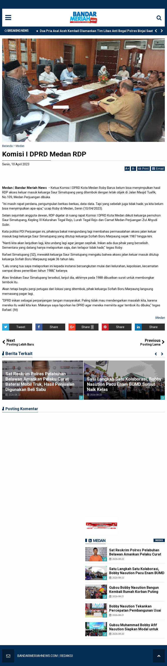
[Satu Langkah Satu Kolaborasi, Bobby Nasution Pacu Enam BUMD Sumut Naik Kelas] (96, 573)
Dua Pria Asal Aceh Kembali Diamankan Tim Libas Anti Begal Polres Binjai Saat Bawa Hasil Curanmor (100, 31)
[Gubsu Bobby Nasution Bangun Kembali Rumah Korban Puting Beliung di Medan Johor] (96, 592)
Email (160, 168)
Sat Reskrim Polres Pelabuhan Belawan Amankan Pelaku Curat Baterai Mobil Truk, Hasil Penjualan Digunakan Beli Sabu (39, 381)
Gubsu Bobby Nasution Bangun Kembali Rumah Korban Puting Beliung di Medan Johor (134, 591)
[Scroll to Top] (159, 656)
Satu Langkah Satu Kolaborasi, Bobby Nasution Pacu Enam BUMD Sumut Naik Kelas (124, 384)
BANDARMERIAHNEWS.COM (37, 656)
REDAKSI (66, 656)
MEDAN (99, 540)
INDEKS (159, 540)
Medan (160, 318)
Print (145, 168)
